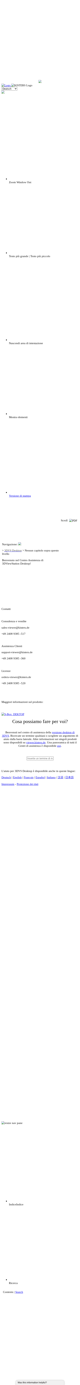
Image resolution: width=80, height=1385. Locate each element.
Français (28, 777)
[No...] (53, 1382)
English (17, 777)
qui (59, 745)
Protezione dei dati (27, 784)
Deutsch (6, 777)
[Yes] (51, 1382)
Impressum (7, 784)
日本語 (69, 777)
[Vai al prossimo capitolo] (69, 583)
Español (40, 777)
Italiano (51, 777)
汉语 (60, 777)
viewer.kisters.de (36, 742)
